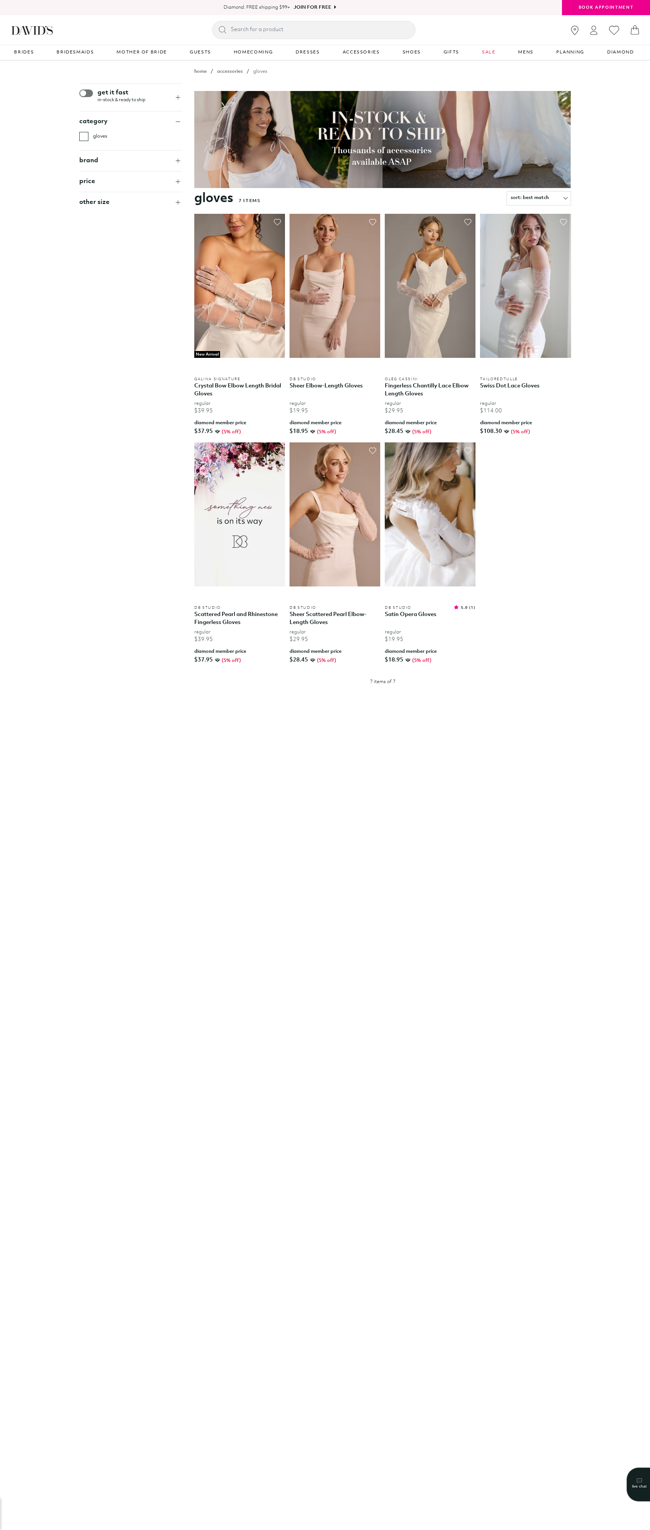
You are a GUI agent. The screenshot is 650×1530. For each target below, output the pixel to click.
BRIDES (24, 52)
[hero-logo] (32, 30)
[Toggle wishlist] (277, 222)
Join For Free (312, 7)
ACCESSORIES (361, 52)
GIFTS (451, 52)
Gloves (100, 136)
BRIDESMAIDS (75, 52)
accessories (230, 71)
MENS (526, 52)
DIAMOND (620, 52)
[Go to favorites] (614, 30)
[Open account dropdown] (593, 30)
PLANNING (570, 52)
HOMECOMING (253, 52)
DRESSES (308, 52)
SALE (489, 52)
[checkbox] (83, 136)
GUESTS (200, 52)
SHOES (412, 52)
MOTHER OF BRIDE (141, 52)
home (200, 71)
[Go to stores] (574, 30)
